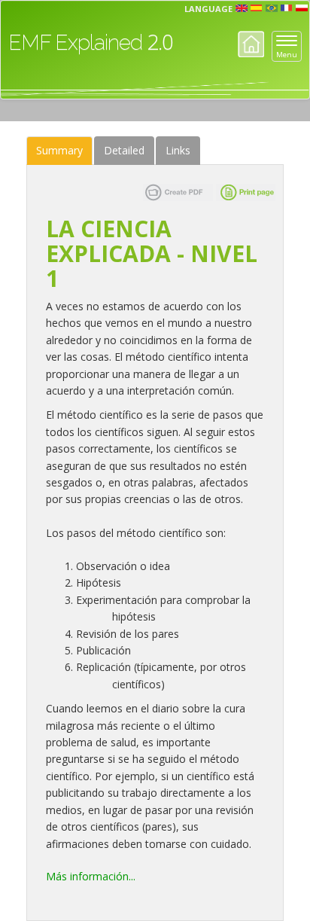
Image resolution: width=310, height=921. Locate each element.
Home (251, 44)
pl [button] (302, 8)
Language (208, 8)
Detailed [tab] (124, 150)
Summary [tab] (59, 150)
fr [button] (287, 8)
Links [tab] (178, 150)
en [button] (242, 8)
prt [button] (272, 8)
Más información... (90, 876)
